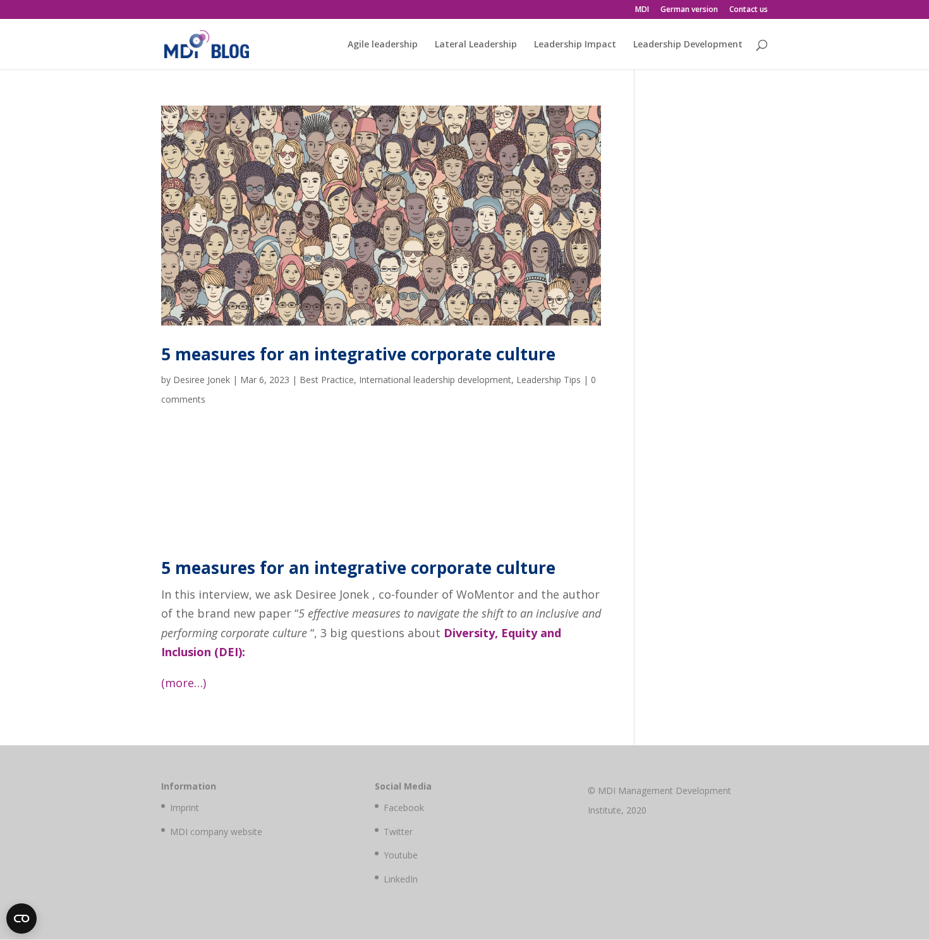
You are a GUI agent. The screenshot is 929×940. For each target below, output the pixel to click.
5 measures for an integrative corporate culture (358, 354)
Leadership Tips (548, 380)
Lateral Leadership (476, 45)
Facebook (404, 808)
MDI (642, 10)
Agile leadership (383, 45)
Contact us (748, 10)
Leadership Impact (575, 45)
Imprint (184, 808)
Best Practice (327, 380)
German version (689, 10)
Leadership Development (688, 45)
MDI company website (216, 832)
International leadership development (435, 380)
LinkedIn (401, 879)
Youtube (401, 855)
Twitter (398, 832)
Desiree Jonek (201, 380)
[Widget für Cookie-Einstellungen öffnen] (21, 918)
